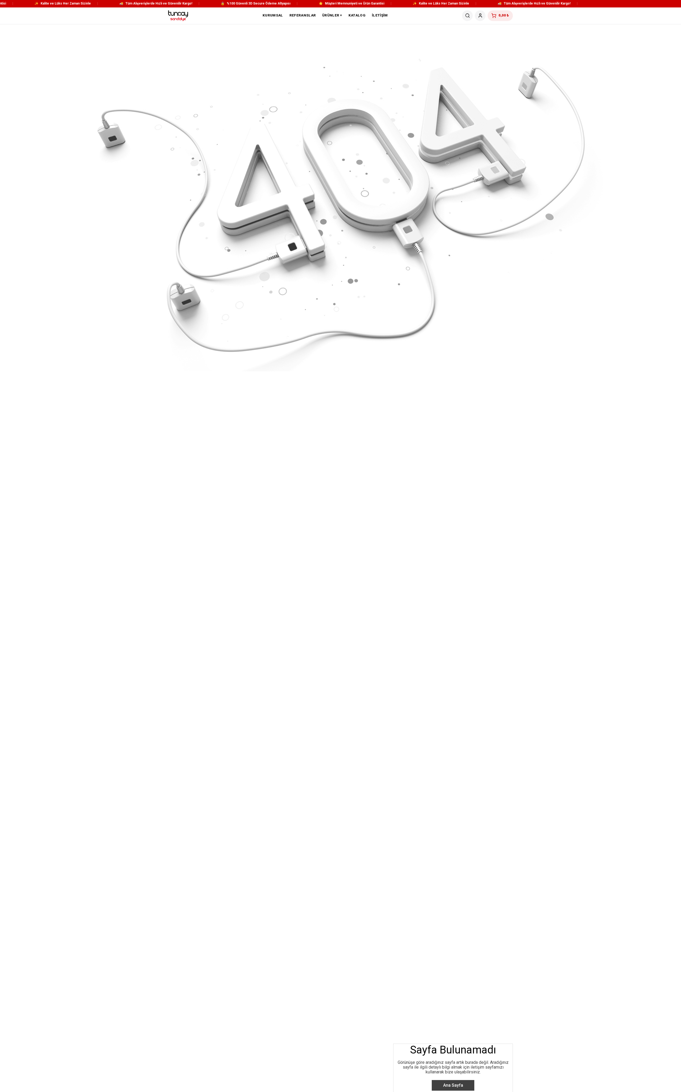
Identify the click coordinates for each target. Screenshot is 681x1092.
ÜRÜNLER (332, 15)
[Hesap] (480, 15)
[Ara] (467, 15)
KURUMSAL (273, 15)
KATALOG (357, 15)
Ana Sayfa (453, 1085)
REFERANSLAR (302, 15)
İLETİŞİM (380, 15)
